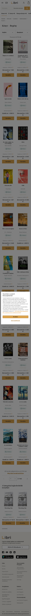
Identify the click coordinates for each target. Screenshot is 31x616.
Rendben (15, 316)
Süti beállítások (15, 320)
